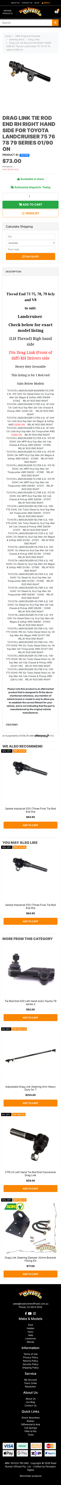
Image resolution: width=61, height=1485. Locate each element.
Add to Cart (32, 204)
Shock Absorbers (30, 1417)
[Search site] (55, 22)
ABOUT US (15, 3)
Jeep (30, 1335)
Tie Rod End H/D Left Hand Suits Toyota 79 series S (30, 1003)
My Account (30, 1379)
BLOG (37, 3)
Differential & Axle (30, 1424)
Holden (30, 1328)
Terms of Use (31, 1354)
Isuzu (30, 1331)
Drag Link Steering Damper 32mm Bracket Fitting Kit (30, 1259)
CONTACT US (27, 3)
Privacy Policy (30, 1357)
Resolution (30, 1386)
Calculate (32, 256)
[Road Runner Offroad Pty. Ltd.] (30, 10)
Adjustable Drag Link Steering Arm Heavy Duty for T (30, 1088)
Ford (30, 1324)
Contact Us (30, 1405)
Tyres (31, 1434)
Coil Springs (30, 1427)
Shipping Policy (30, 1367)
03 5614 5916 (34, 1307)
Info (52, 735)
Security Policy (30, 1364)
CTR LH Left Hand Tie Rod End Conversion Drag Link (30, 1174)
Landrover (30, 1338)
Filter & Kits (30, 1431)
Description (13, 271)
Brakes (30, 1421)
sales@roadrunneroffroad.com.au (30, 1303)
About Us (30, 1398)
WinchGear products (30, 1475)
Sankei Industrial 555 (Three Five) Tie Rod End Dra (30, 810)
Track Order (30, 1383)
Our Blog (30, 1402)
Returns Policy (30, 1360)
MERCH (47, 3)
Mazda (30, 1341)
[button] (30, 213)
